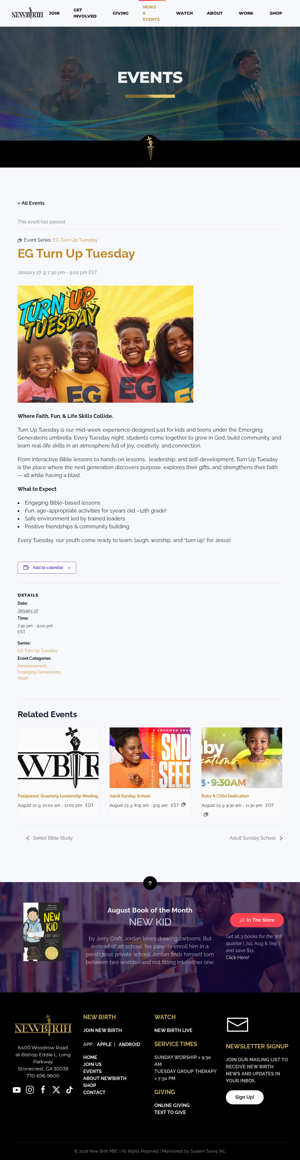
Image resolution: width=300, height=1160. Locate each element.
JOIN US (92, 1064)
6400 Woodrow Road (43, 1047)
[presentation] (58, 757)
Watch (184, 13)
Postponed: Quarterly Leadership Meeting (58, 796)
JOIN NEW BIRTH (102, 1030)
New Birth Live (173, 1030)
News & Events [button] (151, 13)
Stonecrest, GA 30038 (43, 1069)
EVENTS (92, 1071)
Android (129, 1044)
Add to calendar (48, 567)
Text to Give (170, 1112)
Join (54, 13)
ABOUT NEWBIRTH (105, 1078)
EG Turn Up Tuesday (37, 650)
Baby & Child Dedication (225, 796)
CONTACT (94, 1092)
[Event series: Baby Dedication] (206, 814)
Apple (103, 1044)
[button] (150, 883)
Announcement (32, 666)
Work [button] (246, 13)
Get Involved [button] (85, 13)
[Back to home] (28, 13)
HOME (90, 1057)
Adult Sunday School (130, 796)
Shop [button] (276, 13)
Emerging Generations (39, 672)
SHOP (89, 1085)
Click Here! (237, 957)
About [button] (215, 13)
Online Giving (172, 1105)
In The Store (261, 920)
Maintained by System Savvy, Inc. (194, 1151)
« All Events (31, 203)
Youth (23, 678)
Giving (121, 13)
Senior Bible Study (52, 838)
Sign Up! (244, 1097)
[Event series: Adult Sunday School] (183, 804)
